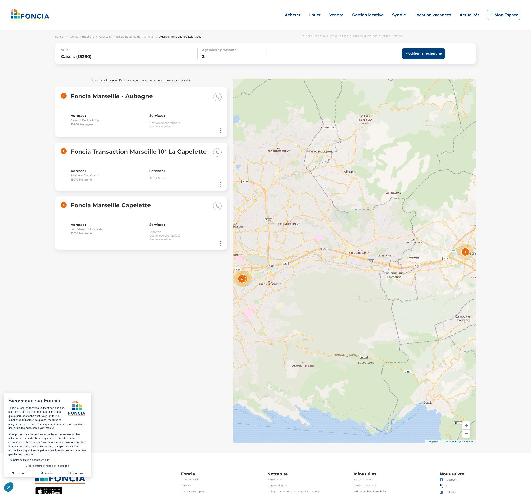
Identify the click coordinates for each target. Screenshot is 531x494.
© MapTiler (432, 441)
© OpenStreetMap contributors (458, 441)
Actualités (469, 15)
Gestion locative (368, 15)
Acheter (293, 15)
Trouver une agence (365, 485)
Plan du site (274, 479)
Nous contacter (363, 479)
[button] (465, 252)
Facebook (451, 479)
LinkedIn (451, 492)
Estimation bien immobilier (370, 491)
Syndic (399, 15)
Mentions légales (277, 485)
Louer (315, 15)
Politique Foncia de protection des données (293, 491)
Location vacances (432, 15)
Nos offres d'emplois (193, 491)
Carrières (186, 485)
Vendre (336, 15)
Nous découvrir (190, 479)
